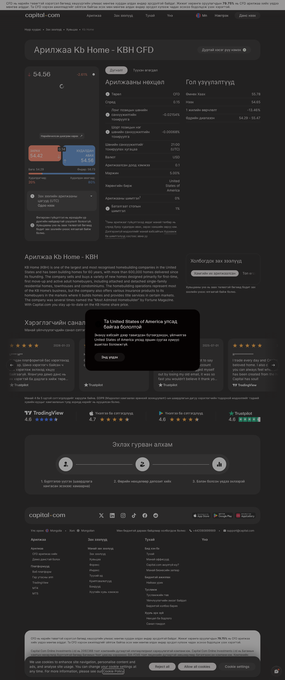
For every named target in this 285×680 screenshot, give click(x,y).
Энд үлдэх (109, 357)
